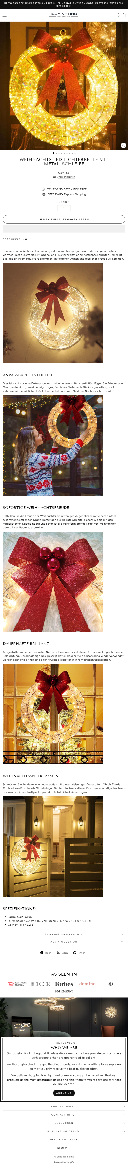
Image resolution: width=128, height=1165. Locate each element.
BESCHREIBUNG (15, 239)
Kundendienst (63, 1106)
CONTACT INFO (63, 1114)
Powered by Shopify (64, 1162)
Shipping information (64, 934)
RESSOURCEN (63, 1123)
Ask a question (64, 941)
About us (64, 1093)
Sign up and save (63, 1139)
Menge (64, 202)
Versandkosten (66, 176)
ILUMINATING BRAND (63, 1131)
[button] (64, 229)
